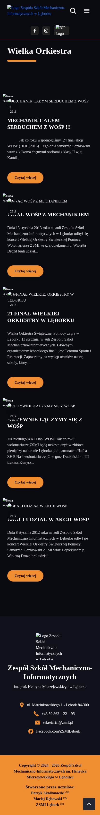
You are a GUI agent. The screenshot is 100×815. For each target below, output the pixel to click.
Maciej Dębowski (48, 799)
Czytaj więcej (25, 177)
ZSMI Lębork (48, 805)
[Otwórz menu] (87, 10)
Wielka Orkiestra (39, 51)
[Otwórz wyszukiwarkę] (73, 10)
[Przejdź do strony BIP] (61, 30)
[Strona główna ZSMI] (37, 11)
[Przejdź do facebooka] (35, 30)
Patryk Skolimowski (48, 793)
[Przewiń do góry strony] (89, 804)
